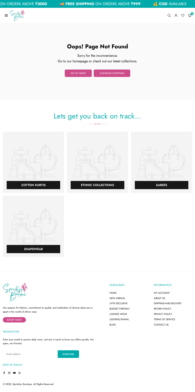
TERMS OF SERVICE (164, 319)
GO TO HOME (78, 73)
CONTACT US (161, 324)
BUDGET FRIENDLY (119, 308)
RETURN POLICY (162, 308)
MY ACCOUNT (162, 293)
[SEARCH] (169, 15)
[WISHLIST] (182, 15)
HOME (113, 293)
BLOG (112, 324)
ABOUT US (159, 298)
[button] (189, 15)
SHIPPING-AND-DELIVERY (167, 303)
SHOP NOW (14, 320)
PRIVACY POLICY (163, 314)
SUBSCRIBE (68, 354)
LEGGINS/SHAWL (119, 319)
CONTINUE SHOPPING (112, 73)
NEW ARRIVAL (117, 298)
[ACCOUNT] (176, 15)
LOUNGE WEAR (118, 314)
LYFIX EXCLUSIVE (118, 303)
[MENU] (6, 15)
